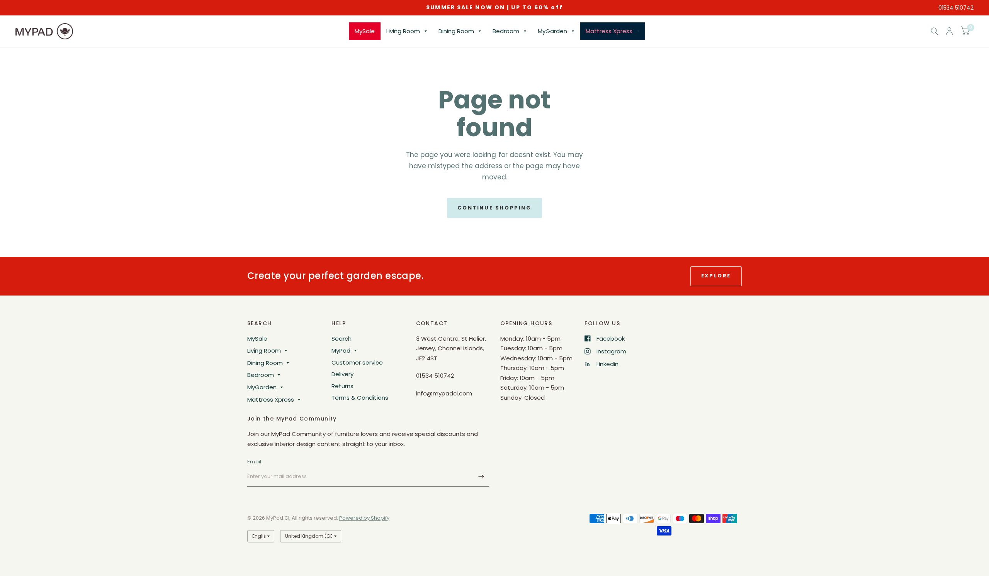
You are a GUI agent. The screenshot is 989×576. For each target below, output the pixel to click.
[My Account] (949, 31)
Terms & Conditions (359, 398)
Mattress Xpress (609, 31)
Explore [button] (716, 275)
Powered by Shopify (364, 518)
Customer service (357, 362)
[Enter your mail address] (481, 477)
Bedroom (506, 31)
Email (254, 461)
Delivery (342, 374)
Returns (342, 386)
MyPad (340, 350)
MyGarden (552, 31)
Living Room (403, 31)
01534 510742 (956, 8)
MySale (365, 31)
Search (341, 338)
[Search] (934, 31)
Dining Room (456, 31)
